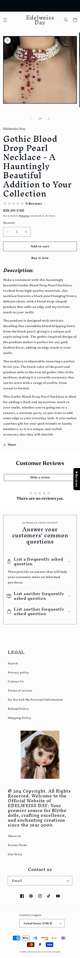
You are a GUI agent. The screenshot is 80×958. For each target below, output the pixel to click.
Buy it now (40, 258)
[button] (5, 20)
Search (13, 663)
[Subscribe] (67, 880)
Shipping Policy (19, 718)
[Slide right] (48, 118)
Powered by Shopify (51, 952)
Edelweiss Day (34, 952)
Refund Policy (18, 708)
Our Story (15, 854)
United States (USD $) (38, 923)
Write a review (40, 477)
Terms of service (20, 690)
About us (14, 836)
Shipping (24, 216)
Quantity (9, 222)
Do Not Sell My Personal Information (35, 699)
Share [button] (12, 444)
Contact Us (16, 681)
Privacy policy (18, 672)
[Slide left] (31, 118)
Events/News (17, 845)
